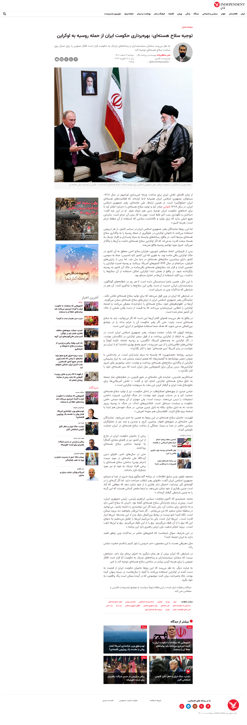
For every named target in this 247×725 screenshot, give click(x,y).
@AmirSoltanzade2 (159, 62)
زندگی (187, 14)
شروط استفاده (155, 700)
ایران (243, 14)
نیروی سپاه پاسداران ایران (153, 609)
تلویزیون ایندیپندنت (112, 14)
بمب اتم (119, 605)
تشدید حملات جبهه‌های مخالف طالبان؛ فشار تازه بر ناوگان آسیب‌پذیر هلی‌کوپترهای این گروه (69, 333)
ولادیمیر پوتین (130, 601)
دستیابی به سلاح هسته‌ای (181, 605)
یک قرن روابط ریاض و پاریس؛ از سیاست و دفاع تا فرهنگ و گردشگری (69, 346)
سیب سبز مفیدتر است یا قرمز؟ (69, 318)
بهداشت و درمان (144, 14)
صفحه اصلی (187, 27)
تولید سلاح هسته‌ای (115, 601)
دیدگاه (196, 14)
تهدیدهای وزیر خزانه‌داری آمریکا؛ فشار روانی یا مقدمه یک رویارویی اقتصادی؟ (127, 647)
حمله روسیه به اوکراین (146, 601)
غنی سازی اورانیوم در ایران (181, 609)
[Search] (4, 14)
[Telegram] (188, 706)
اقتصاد (171, 14)
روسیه (168, 601)
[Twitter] (66, 59)
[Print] (57, 59)
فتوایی (166, 206)
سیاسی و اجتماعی (210, 14)
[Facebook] (76, 59)
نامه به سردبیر (107, 700)
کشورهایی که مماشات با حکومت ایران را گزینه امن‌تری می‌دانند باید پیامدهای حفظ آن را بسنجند (171, 646)
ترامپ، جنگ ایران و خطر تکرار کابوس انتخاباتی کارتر (172, 678)
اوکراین (159, 601)
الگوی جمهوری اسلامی (132, 605)
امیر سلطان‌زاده (163, 55)
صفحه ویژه (129, 14)
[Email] (61, 59)
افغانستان (233, 14)
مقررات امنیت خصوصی (128, 700)
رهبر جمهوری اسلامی (150, 605)
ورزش (179, 14)
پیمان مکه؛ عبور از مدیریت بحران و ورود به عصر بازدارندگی (69, 458)
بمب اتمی (109, 605)
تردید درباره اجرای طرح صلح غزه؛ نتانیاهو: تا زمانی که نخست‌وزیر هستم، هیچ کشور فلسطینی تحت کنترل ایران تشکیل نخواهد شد (69, 361)
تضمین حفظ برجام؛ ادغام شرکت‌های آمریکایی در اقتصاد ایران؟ (164, 442)
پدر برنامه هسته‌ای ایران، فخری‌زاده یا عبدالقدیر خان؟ (165, 462)
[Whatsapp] (71, 59)
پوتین (168, 609)
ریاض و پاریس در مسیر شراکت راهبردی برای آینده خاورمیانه (126, 678)
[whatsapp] (181, 706)
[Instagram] (195, 706)
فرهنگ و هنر (159, 14)
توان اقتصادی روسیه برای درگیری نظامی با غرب (163, 452)
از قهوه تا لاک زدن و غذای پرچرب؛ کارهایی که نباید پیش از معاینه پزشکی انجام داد (68, 377)
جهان (223, 14)
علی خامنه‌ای (165, 605)
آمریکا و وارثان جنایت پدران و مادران (72, 474)
